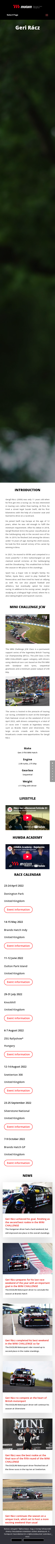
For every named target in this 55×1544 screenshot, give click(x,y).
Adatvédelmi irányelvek (33, 1540)
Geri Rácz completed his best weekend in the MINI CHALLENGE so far (27, 1342)
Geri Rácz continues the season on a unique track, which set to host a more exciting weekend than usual (27, 1519)
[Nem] (52, 1535)
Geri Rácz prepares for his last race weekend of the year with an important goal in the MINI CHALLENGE (27, 1283)
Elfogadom (16, 1540)
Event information (18, 909)
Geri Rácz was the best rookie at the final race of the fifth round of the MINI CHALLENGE (27, 1458)
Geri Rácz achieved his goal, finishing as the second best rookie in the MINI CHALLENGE (27, 1222)
